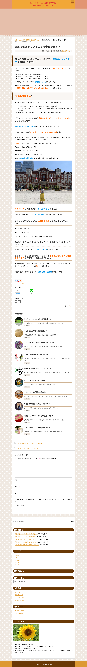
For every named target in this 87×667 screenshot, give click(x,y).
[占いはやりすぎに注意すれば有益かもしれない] (19, 345)
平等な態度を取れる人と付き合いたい (37, 404)
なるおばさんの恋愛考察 (42, 3)
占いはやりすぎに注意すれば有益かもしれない (40, 343)
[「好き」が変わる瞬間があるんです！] (19, 357)
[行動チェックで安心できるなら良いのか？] (19, 418)
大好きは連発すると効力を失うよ (35, 331)
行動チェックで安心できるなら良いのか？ (38, 416)
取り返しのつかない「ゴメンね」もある (27, 539)
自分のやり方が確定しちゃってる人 (28, 448)
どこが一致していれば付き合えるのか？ (27, 545)
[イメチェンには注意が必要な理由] (19, 394)
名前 (17, 480)
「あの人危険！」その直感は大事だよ (37, 428)
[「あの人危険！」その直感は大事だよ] (19, 430)
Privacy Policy (19, 611)
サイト (17, 493)
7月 (17, 557)
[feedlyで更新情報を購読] (16, 301)
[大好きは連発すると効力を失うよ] (19, 333)
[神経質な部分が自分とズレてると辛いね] (19, 370)
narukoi (69, 306)
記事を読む (27, 325)
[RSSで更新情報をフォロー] (19, 301)
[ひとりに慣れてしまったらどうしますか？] (19, 321)
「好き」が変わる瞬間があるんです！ (37, 354)
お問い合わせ (19, 613)
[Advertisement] (43, 22)
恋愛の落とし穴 (66, 51)
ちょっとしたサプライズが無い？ (35, 380)
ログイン (17, 592)
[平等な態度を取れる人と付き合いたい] (19, 406)
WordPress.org (19, 600)
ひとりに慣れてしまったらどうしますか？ (38, 319)
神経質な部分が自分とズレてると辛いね (37, 368)
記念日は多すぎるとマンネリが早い (26, 537)
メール (17, 487)
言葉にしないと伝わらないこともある (26, 542)
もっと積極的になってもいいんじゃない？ (30, 443)
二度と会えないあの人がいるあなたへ (26, 534)
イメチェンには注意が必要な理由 (35, 392)
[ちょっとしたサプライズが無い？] (19, 382)
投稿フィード (19, 595)
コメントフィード (20, 597)
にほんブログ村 (19, 284)
